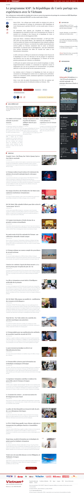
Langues (58, 481)
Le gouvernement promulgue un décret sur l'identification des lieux (19, 349)
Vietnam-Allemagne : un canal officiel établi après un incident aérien (68, 33)
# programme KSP (18, 89)
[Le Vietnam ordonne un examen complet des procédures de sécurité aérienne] (49, 254)
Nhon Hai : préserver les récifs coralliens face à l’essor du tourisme (67, 107)
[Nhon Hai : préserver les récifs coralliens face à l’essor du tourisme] (68, 97)
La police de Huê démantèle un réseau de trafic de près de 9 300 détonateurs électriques (22, 410)
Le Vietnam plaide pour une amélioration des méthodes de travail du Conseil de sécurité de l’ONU (23, 333)
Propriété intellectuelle (33, 481)
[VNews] (15, 476)
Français (63, 1)
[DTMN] (56, 476)
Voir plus (11, 153)
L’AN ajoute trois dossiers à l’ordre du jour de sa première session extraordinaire (20, 221)
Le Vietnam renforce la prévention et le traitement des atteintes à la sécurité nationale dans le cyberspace (22, 173)
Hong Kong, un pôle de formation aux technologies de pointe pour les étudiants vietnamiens (22, 440)
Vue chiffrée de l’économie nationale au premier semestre (13, 120)
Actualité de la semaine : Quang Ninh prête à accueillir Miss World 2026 (65, 151)
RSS (50, 481)
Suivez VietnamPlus (42, 97)
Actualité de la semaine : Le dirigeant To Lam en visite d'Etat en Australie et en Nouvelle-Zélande (64, 137)
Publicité (31, 482)
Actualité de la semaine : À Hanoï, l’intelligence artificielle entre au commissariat (64, 123)
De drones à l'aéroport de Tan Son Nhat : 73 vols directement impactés (69, 47)
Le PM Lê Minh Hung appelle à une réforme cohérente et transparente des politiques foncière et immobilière (23, 424)
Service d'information (69, 481)
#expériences (38, 89)
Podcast (65, 117)
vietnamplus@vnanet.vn (37, 490)
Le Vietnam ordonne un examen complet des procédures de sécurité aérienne (23, 251)
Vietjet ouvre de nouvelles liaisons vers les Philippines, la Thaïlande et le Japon (23, 456)
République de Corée (19, 92)
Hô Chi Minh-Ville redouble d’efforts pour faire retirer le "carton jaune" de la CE (23, 205)
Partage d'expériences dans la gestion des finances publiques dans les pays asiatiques (31, 121)
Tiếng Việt (55, 1)
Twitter (7, 26)
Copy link (7, 33)
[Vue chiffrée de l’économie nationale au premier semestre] (14, 111)
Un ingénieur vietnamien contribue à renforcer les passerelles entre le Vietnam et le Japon (21, 380)
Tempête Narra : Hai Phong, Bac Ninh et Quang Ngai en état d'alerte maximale (23, 157)
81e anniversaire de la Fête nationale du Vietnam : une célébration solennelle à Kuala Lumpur (22, 235)
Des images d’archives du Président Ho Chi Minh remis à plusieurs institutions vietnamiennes (23, 192)
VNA (63, 481)
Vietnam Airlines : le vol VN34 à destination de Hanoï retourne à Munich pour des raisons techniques (68, 26)
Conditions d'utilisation (43, 481)
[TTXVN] (9, 476)
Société (8, 4)
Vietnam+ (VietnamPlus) (15, 1)
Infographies (65, 61)
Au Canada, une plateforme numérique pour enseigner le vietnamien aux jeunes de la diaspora (68, 41)
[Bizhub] (31, 476)
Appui (54, 481)
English (59, 1)
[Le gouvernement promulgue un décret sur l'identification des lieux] (49, 352)
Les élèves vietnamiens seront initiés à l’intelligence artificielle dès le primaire (21, 281)
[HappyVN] (74, 476)
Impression (7, 29)
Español (67, 1)
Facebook (7, 23)
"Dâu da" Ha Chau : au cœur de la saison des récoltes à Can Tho (69, 53)
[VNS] (40, 476)
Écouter (64, 128)
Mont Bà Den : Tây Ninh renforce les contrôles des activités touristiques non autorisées (21, 319)
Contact (35, 482)
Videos (64, 90)
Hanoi (45, 89)
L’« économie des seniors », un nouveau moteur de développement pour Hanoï (21, 396)
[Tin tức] (20, 476)
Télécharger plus (31, 468)
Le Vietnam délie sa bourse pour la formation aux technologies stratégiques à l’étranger (21, 362)
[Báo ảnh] (66, 476)
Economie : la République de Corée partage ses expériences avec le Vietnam (48, 120)
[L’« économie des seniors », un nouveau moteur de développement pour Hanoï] (49, 398)
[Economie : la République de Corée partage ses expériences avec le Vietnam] (48, 111)
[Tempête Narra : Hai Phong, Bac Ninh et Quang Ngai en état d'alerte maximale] (49, 160)
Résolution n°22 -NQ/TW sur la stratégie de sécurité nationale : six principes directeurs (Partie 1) (69, 80)
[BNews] (26, 476)
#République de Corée (28, 89)
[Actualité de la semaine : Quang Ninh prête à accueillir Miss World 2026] (74, 150)
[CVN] (48, 476)
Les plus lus (65, 22)
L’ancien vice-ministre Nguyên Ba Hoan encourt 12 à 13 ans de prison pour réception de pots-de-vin (22, 265)
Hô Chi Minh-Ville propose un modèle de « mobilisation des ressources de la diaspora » (23, 300)
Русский (74, 1)
